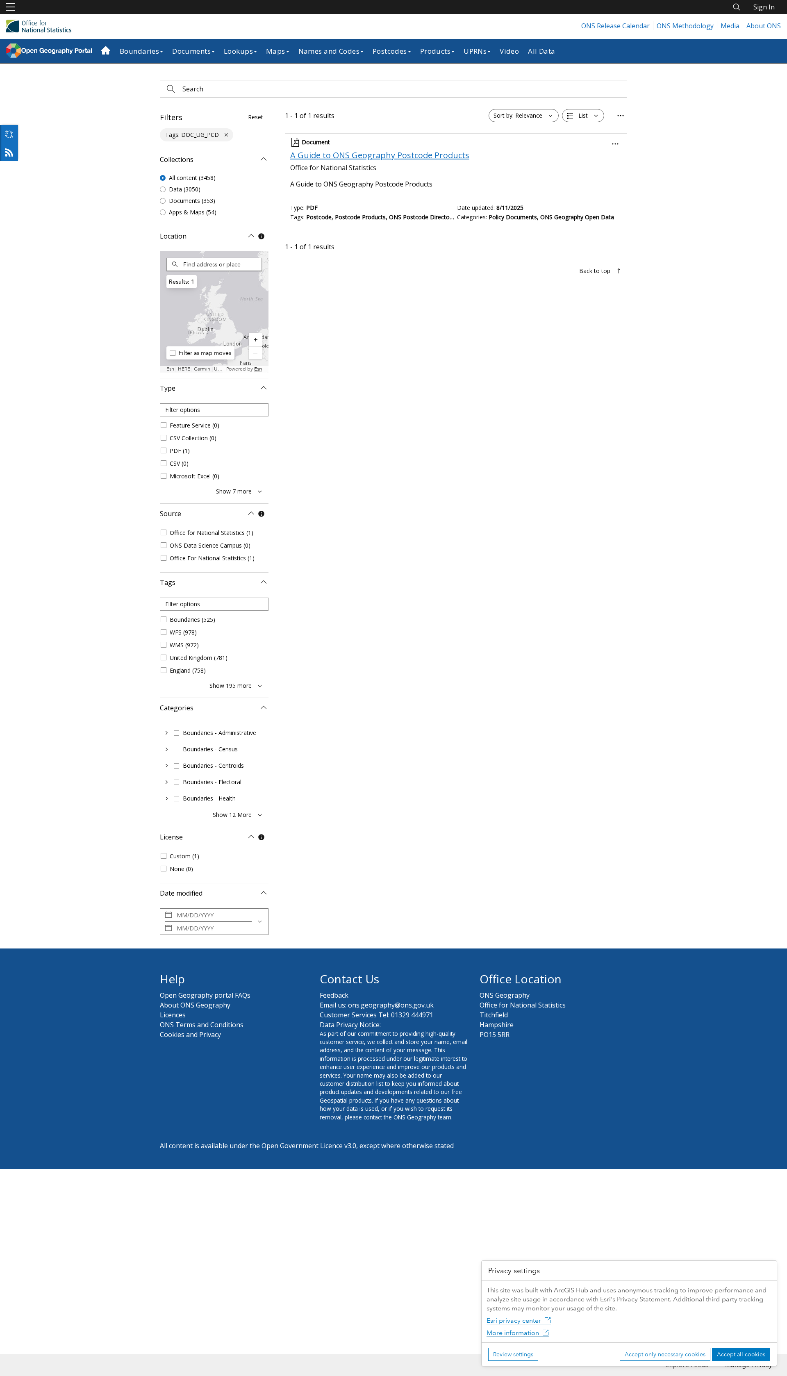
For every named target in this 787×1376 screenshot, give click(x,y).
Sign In (764, 6)
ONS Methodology (685, 25)
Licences (173, 1014)
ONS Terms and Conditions (201, 1024)
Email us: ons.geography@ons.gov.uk (377, 1005)
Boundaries (139, 51)
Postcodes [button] (390, 51)
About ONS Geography (195, 1005)
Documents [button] (191, 51)
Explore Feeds (9, 152)
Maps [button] (275, 51)
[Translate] (9, 134)
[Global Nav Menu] (10, 7)
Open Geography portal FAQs (205, 995)
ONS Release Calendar (615, 25)
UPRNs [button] (475, 51)
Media (730, 25)
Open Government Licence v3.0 (309, 1145)
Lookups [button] (238, 51)
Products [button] (435, 51)
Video (509, 51)
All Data (541, 51)
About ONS (763, 25)
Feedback (334, 995)
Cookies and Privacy (190, 1034)
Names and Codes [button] (328, 51)
